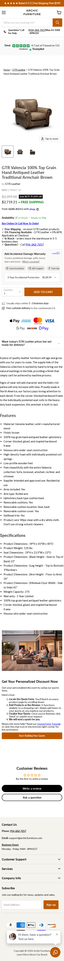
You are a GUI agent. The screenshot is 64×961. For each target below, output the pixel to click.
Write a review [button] (32, 788)
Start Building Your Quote (32, 735)
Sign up (51, 904)
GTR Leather (18, 69)
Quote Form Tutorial (48, 723)
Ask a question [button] (32, 797)
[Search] (57, 22)
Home (7, 69)
